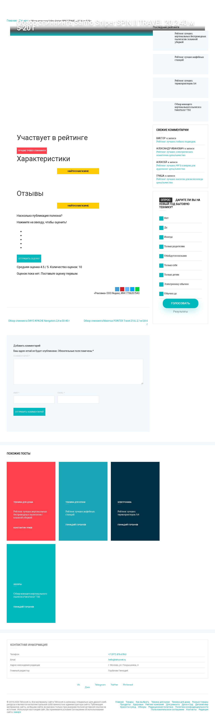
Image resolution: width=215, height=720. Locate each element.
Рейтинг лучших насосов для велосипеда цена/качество (179, 181)
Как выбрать (142, 702)
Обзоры (17, 584)
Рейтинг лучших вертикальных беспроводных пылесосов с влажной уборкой (190, 37)
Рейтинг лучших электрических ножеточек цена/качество (174, 154)
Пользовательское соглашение (167, 709)
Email (61, 393)
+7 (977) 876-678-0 (117, 654)
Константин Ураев (22, 528)
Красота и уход (128, 707)
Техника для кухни (75, 502)
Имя (16, 393)
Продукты (125, 704)
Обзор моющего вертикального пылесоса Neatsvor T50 (188, 107)
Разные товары (200, 702)
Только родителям (174, 246)
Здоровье (138, 704)
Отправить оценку (28, 258)
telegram (100, 685)
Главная (12, 20)
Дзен (87, 687)
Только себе (170, 265)
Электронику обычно (176, 284)
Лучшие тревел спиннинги (32, 151)
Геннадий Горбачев (76, 525)
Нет (166, 218)
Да (165, 227)
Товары (23, 20)
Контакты (191, 709)
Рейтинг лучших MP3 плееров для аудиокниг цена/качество (175, 167)
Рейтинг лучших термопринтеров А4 (185, 82)
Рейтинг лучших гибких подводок (176, 141)
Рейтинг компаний (154, 704)
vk (78, 685)
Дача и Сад (187, 704)
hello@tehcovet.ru (117, 659)
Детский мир (201, 704)
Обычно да (170, 293)
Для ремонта (173, 704)
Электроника (124, 502)
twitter (114, 685)
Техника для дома (23, 502)
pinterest (128, 685)
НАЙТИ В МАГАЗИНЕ (78, 171)
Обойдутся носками (175, 255)
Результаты (180, 311)
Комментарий (21, 356)
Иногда (168, 237)
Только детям (171, 274)
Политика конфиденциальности (191, 707)
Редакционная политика (160, 707)
